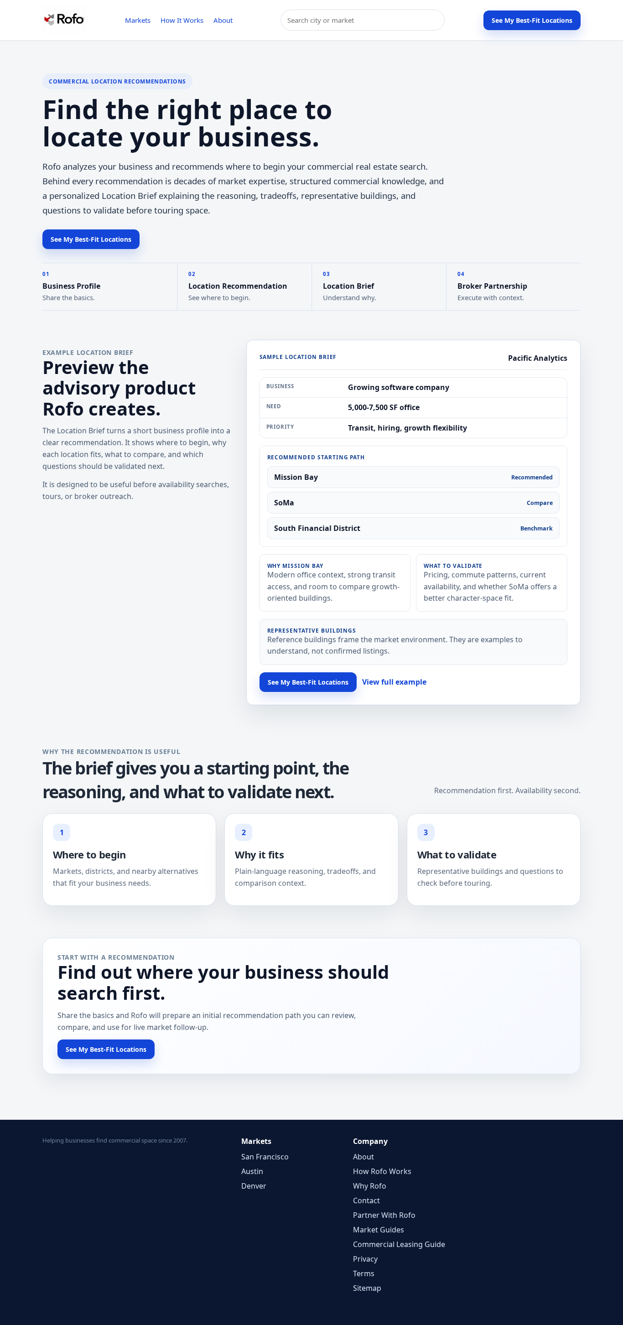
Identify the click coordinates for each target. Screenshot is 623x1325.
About (223, 20)
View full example (394, 682)
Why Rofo (369, 1186)
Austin (252, 1171)
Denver (253, 1186)
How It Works (182, 20)
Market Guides (378, 1230)
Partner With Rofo (384, 1215)
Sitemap (367, 1288)
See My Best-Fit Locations (532, 20)
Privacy (365, 1259)
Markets (138, 20)
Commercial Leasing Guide (399, 1244)
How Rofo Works (382, 1171)
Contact (366, 1200)
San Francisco (265, 1157)
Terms (363, 1273)
